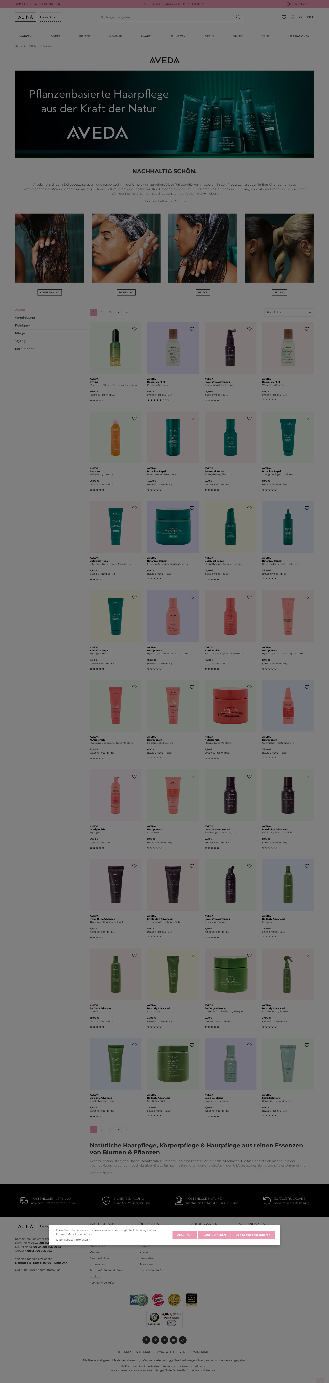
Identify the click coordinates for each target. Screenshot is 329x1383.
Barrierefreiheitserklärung (107, 1270)
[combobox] (166, 17)
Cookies (95, 1276)
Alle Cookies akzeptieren (253, 1235)
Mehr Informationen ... (82, 1234)
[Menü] (180, 1312)
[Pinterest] (155, 1340)
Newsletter (147, 1258)
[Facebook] (146, 1340)
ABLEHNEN (184, 1235)
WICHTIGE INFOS (103, 1224)
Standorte (146, 1264)
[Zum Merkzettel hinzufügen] (134, 329)
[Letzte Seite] (126, 312)
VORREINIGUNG (49, 292)
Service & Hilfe (99, 1258)
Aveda (20, 310)
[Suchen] (238, 17)
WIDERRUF (143, 1352)
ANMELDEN (24, 4)
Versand (95, 1252)
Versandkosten (152, 1360)
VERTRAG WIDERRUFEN (196, 1352)
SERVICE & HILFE (165, 1352)
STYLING (279, 292)
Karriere (145, 1246)
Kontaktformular (49, 1270)
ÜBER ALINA (149, 1224)
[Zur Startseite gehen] (38, 17)
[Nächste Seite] (118, 312)
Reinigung (23, 325)
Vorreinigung (25, 317)
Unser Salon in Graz (152, 1270)
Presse (144, 1252)
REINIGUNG (126, 292)
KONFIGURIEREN (214, 1235)
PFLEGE (203, 292)
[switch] (171, 1323)
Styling (20, 341)
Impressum (97, 1264)
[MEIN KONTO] (293, 17)
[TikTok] (183, 1340)
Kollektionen (24, 349)
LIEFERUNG (124, 1352)
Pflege (20, 333)
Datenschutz (98, 1246)
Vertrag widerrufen (102, 1282)
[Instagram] (164, 1340)
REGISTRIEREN (50, 4)
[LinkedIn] (173, 1340)
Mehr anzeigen (101, 1173)
